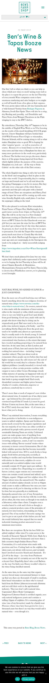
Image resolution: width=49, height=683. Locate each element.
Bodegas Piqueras (35, 109)
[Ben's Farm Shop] (24, 7)
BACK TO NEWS (24, 643)
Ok (17, 679)
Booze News (39, 628)
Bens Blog (29, 628)
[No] (45, 673)
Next (42, 643)
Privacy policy (28, 679)
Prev (6, 643)
